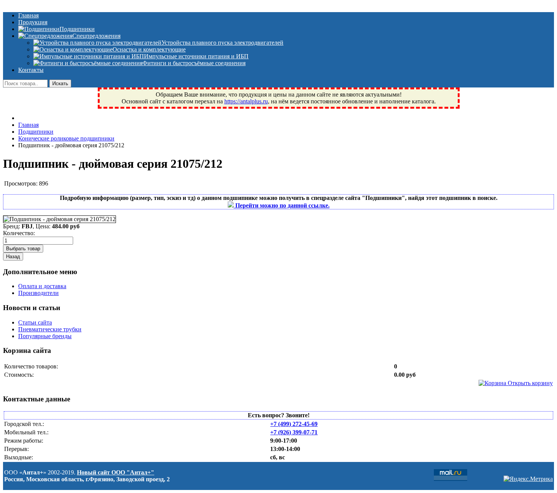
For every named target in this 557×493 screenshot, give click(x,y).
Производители (38, 293)
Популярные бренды (45, 336)
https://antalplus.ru (246, 101)
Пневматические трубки (49, 329)
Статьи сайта (35, 322)
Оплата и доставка (42, 286)
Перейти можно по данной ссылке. (282, 205)
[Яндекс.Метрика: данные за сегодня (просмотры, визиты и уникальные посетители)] (528, 479)
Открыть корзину (529, 383)
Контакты (31, 70)
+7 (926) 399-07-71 (294, 432)
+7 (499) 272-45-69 (294, 424)
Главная (28, 15)
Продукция (32, 22)
